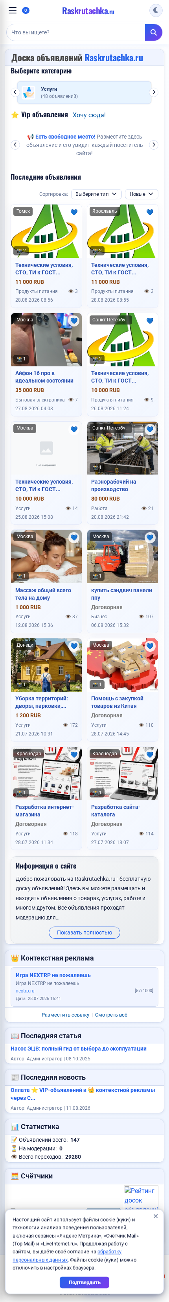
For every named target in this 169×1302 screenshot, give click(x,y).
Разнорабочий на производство (113, 485)
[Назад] (15, 92)
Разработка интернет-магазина (44, 811)
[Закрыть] (155, 1217)
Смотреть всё (111, 1015)
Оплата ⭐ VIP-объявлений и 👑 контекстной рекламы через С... (83, 1094)
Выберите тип (92, 194)
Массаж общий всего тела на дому (43, 594)
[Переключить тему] (156, 10)
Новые (137, 194)
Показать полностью (84, 932)
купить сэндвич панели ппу (121, 594)
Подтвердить (85, 1282)
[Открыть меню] (12, 10)
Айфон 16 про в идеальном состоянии (44, 377)
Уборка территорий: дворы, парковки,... (41, 702)
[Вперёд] (153, 92)
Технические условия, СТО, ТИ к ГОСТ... (44, 269)
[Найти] (153, 32)
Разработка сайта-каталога (116, 811)
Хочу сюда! (89, 115)
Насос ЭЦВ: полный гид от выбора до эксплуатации (79, 1048)
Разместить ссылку (65, 1015)
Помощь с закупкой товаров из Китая (117, 702)
